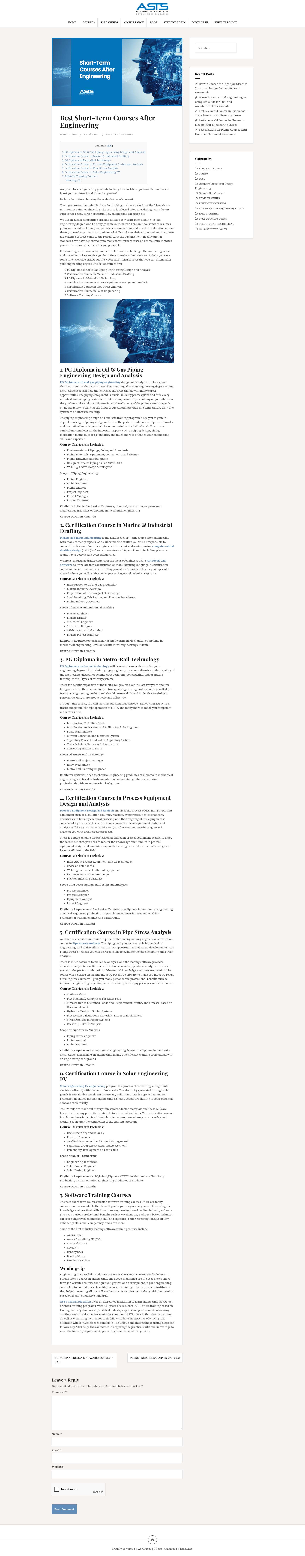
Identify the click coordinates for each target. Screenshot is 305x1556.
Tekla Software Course (213, 229)
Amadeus (169, 1548)
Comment (59, 1392)
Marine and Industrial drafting (80, 537)
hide (109, 145)
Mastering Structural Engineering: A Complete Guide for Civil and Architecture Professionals (220, 102)
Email (57, 1450)
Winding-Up (73, 180)
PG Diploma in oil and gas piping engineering (90, 382)
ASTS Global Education (76, 1301)
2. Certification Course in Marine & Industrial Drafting (95, 156)
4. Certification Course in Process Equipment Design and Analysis (102, 164)
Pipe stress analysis (86, 943)
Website (57, 1466)
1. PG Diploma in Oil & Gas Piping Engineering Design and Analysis (103, 152)
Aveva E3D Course (210, 168)
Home (72, 22)
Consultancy (134, 22)
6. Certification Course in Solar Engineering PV (91, 172)
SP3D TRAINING (209, 213)
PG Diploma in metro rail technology (84, 666)
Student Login (174, 22)
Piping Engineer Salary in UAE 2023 (155, 1357)
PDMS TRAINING (209, 198)
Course (203, 173)
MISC (202, 178)
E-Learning (109, 22)
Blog (153, 22)
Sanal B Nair (92, 134)
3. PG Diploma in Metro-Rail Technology (86, 160)
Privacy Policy (225, 22)
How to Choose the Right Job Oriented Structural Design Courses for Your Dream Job (221, 88)
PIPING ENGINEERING (119, 134)
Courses (89, 22)
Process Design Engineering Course (221, 208)
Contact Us (200, 22)
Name (57, 1434)
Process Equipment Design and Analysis (87, 810)
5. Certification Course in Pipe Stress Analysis (90, 168)
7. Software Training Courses (80, 176)
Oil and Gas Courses (211, 193)
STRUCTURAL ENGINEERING (216, 223)
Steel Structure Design (213, 218)
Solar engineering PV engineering (83, 1086)
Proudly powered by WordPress (131, 1548)
